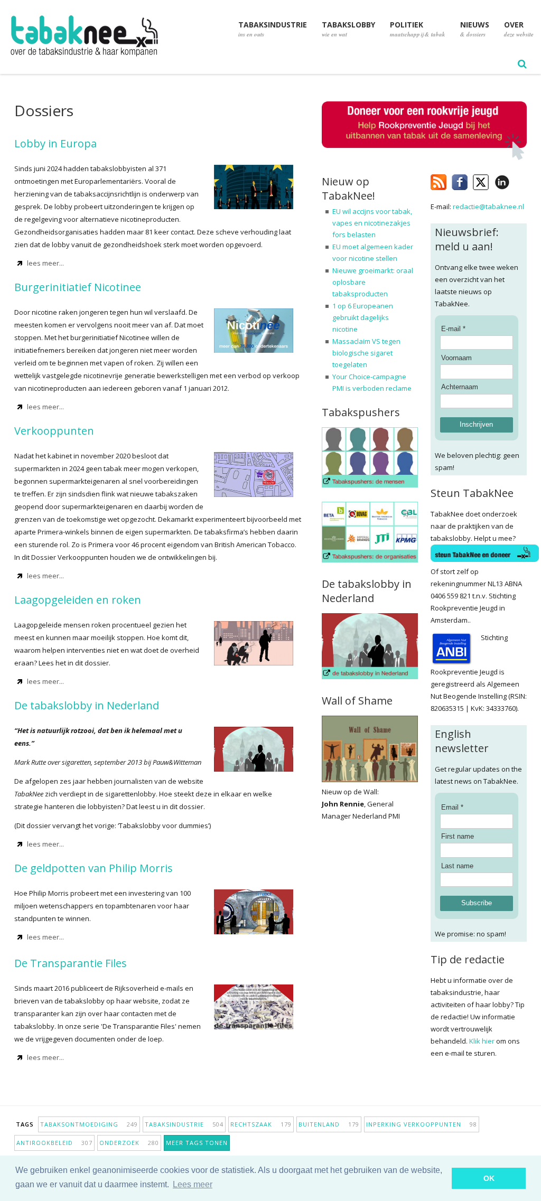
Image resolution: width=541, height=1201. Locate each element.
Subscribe (476, 903)
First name (457, 836)
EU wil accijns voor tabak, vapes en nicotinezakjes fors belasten (372, 223)
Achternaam (459, 387)
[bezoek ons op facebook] (517, 180)
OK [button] (489, 1178)
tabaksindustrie (184, 1124)
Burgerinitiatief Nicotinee (77, 287)
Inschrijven (476, 424)
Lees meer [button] (192, 1184)
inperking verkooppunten (421, 1124)
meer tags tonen (197, 1143)
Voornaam (456, 358)
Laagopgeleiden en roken (77, 600)
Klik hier (482, 1041)
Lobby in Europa (55, 143)
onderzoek (129, 1143)
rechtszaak (261, 1124)
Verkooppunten (54, 431)
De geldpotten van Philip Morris (93, 868)
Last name (457, 866)
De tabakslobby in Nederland (86, 705)
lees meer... (45, 263)
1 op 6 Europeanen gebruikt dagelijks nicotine (362, 317)
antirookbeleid (54, 1143)
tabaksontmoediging (89, 1124)
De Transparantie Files (70, 963)
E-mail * (453, 329)
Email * (452, 807)
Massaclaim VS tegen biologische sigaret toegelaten (366, 352)
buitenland (329, 1124)
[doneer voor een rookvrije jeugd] (424, 157)
